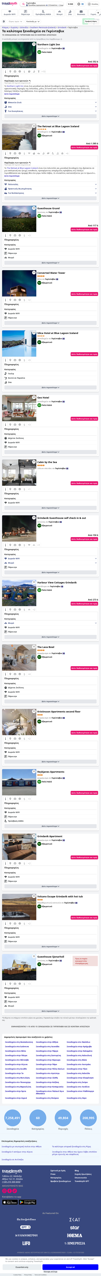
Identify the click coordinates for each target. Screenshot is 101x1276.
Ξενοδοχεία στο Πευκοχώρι (18, 1082)
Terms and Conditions (41, 1274)
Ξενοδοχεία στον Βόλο (15, 1051)
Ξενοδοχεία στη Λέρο (77, 1098)
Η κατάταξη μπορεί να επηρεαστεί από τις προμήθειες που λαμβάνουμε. (31, 39)
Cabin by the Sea (47, 462)
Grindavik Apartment (49, 836)
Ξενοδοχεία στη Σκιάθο (16, 1069)
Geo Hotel (43, 397)
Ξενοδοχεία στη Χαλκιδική (79, 1055)
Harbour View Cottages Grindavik (57, 582)
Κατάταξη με (31, 21)
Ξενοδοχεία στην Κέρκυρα (48, 1060)
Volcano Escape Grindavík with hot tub (60, 896)
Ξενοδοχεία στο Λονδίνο (78, 1086)
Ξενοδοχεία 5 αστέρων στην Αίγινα (17, 1151)
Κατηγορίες (55, 1177)
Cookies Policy (17, 1274)
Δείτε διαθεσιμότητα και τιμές (84, 66)
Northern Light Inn (48, 44)
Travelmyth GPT (82, 1181)
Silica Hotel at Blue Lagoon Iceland (57, 333)
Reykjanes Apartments (50, 771)
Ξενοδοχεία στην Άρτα (15, 1091)
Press (52, 1174)
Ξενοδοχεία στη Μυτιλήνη (17, 1077)
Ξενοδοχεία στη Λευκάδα (47, 1046)
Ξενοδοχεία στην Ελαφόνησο (80, 1077)
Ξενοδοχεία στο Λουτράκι (79, 1064)
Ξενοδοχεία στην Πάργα (47, 1051)
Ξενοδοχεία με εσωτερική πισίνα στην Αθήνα (21, 1146)
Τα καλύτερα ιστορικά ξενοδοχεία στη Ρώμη (71, 1146)
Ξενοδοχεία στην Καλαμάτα (79, 1051)
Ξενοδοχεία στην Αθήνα (47, 1042)
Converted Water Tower (51, 272)
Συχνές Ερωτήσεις (83, 1174)
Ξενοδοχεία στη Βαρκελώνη (18, 1086)
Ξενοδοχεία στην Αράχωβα (79, 1046)
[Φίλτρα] (4, 21)
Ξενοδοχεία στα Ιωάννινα (17, 1046)
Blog (77, 1170)
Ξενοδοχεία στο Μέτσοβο (17, 1060)
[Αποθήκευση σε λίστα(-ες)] (34, 44)
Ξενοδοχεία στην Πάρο (46, 1064)
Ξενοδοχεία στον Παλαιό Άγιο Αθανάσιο (50, 1092)
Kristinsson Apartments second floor (58, 711)
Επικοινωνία (81, 1177)
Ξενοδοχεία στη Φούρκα (47, 1098)
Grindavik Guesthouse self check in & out (61, 518)
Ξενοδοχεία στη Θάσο (77, 1060)
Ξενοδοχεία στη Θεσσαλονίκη (19, 1042)
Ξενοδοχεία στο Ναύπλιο (78, 1042)
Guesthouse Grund (48, 208)
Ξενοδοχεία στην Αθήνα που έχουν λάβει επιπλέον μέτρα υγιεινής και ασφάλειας (74, 1152)
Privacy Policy (28, 1274)
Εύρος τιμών (14, 21)
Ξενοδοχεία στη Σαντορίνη (48, 1055)
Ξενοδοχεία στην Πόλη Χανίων (50, 1069)
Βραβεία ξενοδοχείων (60, 1181)
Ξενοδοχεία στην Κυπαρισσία (49, 1086)
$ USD (70, 4)
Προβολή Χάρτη (91, 21)
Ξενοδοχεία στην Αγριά (16, 1098)
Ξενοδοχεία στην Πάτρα (16, 1055)
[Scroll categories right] (97, 12)
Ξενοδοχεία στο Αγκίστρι (48, 1073)
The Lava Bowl (45, 647)
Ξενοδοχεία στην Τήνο (77, 1069)
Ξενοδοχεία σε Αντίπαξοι (13, 1159)
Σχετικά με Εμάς (57, 1170)
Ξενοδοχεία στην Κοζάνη (47, 1082)
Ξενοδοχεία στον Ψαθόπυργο (80, 1091)
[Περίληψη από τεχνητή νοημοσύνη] (29, 83)
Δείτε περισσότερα (49, 116)
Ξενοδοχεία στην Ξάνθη (47, 1077)
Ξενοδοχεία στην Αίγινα (16, 1064)
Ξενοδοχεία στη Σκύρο (77, 1082)
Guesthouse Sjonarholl (50, 956)
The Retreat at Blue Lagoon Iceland (58, 126)
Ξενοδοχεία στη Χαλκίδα (78, 1073)
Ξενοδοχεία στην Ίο (14, 1073)
